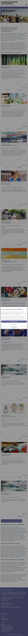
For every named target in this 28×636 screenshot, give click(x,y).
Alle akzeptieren (14, 321)
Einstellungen (14, 327)
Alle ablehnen (14, 324)
